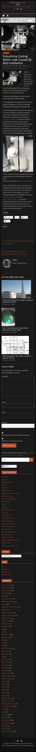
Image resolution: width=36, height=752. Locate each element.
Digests (4, 596)
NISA (3, 657)
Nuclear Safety (6, 659)
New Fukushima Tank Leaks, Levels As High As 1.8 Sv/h (16, 357)
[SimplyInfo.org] (4, 16)
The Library (5, 512)
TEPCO (4, 709)
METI (3, 643)
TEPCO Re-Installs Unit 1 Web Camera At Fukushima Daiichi (17, 301)
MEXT (3, 646)
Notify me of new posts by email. (12, 441)
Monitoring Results (7, 648)
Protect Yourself (6, 673)
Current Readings (6, 590)
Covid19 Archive (6, 543)
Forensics (4, 610)
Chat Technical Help (7, 482)
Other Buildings (6, 665)
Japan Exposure (6, 634)
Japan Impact (5, 637)
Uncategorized (6, 720)
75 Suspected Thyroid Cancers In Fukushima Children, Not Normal (15, 252)
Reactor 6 (4, 695)
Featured (4, 604)
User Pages (5, 726)
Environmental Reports (8, 601)
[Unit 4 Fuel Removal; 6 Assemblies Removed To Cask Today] (8, 309)
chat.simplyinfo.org (25, 181)
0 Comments (24, 66)
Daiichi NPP (5, 593)
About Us (4, 485)
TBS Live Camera (6, 529)
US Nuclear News (6, 723)
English (6, 466)
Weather (4, 728)
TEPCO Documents (7, 521)
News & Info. (5, 654)
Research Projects (7, 701)
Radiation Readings (7, 679)
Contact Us (5, 488)
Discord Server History (8, 510)
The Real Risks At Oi (7, 537)
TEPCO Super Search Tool (9, 518)
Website (4, 423)
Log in (3, 566)
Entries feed (5, 569)
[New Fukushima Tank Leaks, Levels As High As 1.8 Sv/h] (15, 337)
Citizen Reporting (6, 585)
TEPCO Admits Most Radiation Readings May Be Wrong (18, 242)
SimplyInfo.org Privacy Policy (10, 546)
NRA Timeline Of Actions (9, 532)
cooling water (6, 68)
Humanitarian (5, 626)
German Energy (6, 621)
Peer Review (5, 668)
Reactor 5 (4, 692)
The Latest (6, 53)
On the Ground (6, 662)
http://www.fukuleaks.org (11, 199)
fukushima (12, 68)
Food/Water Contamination (9, 607)
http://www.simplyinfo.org (11, 197)
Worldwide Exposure (7, 731)
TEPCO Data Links (7, 515)
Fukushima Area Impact (8, 615)
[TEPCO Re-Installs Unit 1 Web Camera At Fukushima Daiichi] (16, 281)
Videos (3, 504)
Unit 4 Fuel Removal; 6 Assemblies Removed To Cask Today (15, 329)
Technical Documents (8, 706)
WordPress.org (6, 575)
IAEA (3, 629)
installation (18, 68)
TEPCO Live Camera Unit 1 (9, 526)
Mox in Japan (5, 651)
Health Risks (5, 623)
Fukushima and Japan (8, 612)
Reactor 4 (4, 690)
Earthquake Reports (7, 599)
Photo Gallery (5, 501)
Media (3, 640)
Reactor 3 (4, 687)
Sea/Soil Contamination (8, 703)
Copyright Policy (6, 490)
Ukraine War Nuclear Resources (10, 493)
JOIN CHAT (5, 479)
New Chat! (4, 477)
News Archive (5, 507)
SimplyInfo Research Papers (9, 499)
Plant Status (5, 670)
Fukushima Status (7, 618)
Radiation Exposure (7, 676)
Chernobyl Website (7, 535)
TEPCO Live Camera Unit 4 (9, 524)
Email (4, 412)
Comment (5, 376)
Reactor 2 (4, 684)
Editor (16, 66)
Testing (4, 712)
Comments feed (6, 572)
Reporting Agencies (7, 698)
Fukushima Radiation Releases (10, 540)
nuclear (24, 68)
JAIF (3, 632)
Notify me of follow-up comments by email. (16, 435)
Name (4, 402)
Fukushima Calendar (7, 496)
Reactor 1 (4, 681)
